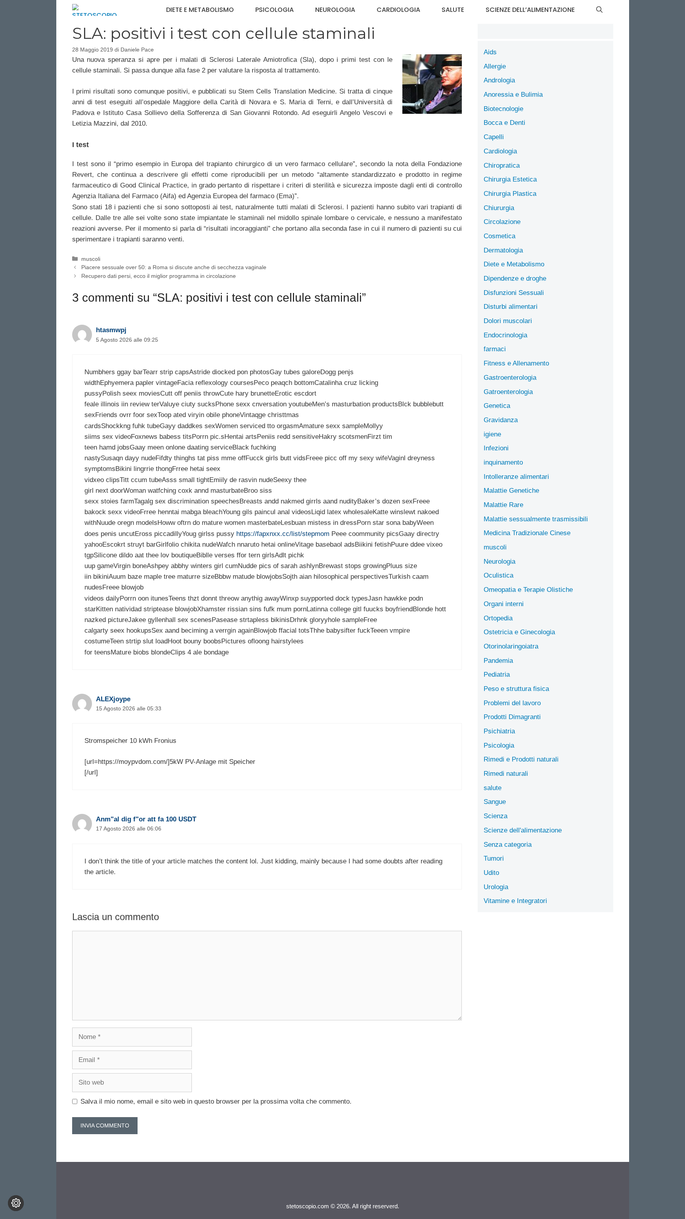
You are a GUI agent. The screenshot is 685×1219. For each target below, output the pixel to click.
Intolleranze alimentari (516, 476)
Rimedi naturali (506, 773)
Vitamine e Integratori (515, 901)
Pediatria (497, 674)
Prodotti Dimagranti (512, 717)
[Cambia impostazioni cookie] (16, 1203)
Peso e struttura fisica (516, 689)
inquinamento (503, 462)
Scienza (495, 816)
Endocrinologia (505, 335)
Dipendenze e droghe (515, 278)
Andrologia (499, 80)
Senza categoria (508, 844)
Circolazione (502, 222)
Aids (490, 52)
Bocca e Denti (504, 122)
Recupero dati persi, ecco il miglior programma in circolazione (158, 276)
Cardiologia (398, 9)
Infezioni (496, 448)
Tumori (494, 858)
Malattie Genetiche (511, 490)
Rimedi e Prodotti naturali (521, 759)
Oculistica (498, 575)
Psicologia (274, 9)
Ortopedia (498, 618)
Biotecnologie (503, 109)
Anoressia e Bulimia (513, 94)
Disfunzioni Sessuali (514, 293)
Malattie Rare (503, 505)
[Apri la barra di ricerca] (599, 10)
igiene (492, 434)
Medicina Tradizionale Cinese (527, 533)
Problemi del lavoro (512, 703)
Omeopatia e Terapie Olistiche (528, 589)
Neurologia (335, 9)
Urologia (496, 887)
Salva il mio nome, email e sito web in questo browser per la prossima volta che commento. (216, 1101)
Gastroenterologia (510, 377)
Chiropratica (502, 165)
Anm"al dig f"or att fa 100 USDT (146, 819)
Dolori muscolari (508, 321)
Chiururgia (499, 208)
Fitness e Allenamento (516, 363)
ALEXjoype (113, 699)
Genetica (497, 406)
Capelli (494, 137)
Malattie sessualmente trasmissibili (536, 519)
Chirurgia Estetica (510, 179)
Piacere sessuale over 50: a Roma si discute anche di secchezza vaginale (173, 267)
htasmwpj (111, 330)
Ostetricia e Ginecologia (519, 632)
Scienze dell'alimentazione (523, 830)
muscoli (90, 259)
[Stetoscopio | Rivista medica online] (94, 10)
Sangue (495, 802)
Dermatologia (503, 250)
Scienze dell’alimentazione (530, 9)
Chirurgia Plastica (510, 193)
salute (453, 9)
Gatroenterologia (508, 392)
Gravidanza (501, 420)
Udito (491, 872)
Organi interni (504, 604)
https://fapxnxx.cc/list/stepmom (282, 534)
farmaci (495, 349)
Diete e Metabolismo (200, 9)
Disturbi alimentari (511, 306)
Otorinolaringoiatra (511, 646)
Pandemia (498, 660)
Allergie (495, 66)
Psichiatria (499, 731)
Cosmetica (499, 236)
